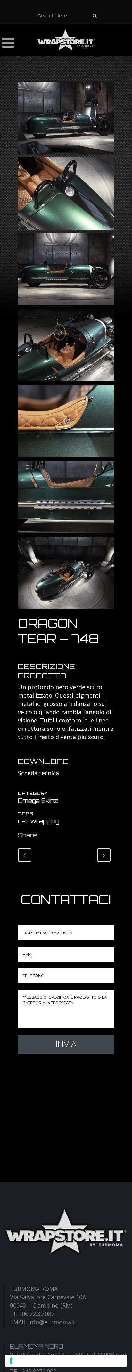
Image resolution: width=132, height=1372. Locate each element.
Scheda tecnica (38, 773)
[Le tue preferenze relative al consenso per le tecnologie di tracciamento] (66, 1361)
